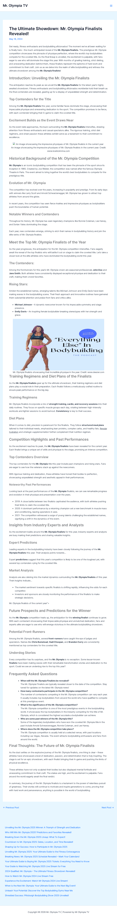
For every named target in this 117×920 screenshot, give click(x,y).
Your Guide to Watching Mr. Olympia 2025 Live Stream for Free (35, 866)
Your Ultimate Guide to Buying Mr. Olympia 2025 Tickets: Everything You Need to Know (47, 861)
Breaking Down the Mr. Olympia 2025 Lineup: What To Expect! (35, 837)
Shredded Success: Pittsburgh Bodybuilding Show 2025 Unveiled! (37, 895)
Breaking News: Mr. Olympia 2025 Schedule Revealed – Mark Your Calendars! (42, 856)
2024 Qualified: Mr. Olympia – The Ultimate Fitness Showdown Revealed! (40, 871)
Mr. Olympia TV (15, 5)
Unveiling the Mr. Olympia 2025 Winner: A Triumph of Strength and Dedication (42, 827)
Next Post (108, 808)
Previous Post (11, 808)
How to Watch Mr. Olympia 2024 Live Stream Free (29, 876)
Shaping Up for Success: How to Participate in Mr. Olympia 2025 (36, 847)
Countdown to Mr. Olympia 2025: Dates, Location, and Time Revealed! (39, 842)
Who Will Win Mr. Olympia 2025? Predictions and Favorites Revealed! (38, 832)
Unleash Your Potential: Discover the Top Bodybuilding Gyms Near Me (39, 890)
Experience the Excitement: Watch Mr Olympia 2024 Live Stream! (36, 881)
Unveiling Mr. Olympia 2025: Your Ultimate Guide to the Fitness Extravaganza (42, 851)
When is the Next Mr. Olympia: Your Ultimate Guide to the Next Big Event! (40, 885)
